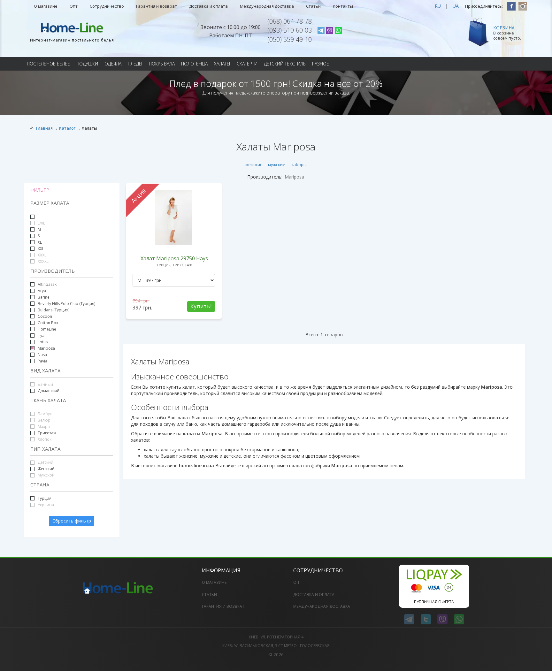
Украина (45, 504)
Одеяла (112, 64)
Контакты (343, 6)
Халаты (222, 64)
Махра (43, 426)
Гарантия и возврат (156, 6)
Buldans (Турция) (53, 310)
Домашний (48, 390)
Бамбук (44, 413)
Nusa (42, 354)
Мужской (46, 475)
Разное (320, 64)
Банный (45, 384)
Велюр (43, 420)
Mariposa (46, 348)
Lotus (43, 342)
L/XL (41, 223)
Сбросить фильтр (71, 521)
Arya (42, 291)
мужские (276, 164)
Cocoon (45, 316)
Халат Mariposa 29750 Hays (174, 258)
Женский (46, 468)
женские (254, 164)
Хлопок (44, 439)
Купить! (201, 306)
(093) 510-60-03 (289, 30)
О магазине (45, 6)
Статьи (313, 6)
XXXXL (43, 261)
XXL (41, 248)
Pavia (42, 361)
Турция (44, 498)
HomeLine (47, 329)
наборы (299, 164)
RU (438, 6)
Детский (45, 462)
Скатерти (247, 64)
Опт (74, 6)
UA (456, 6)
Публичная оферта (434, 602)
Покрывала (162, 64)
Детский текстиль (285, 64)
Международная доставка (267, 6)
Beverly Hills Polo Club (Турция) (66, 303)
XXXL (41, 255)
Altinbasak (47, 284)
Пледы (135, 64)
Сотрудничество (107, 6)
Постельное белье (48, 64)
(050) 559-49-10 (289, 39)
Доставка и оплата (208, 6)
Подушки (87, 64)
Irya (41, 335)
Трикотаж (47, 433)
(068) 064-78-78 (289, 21)
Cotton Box (48, 322)
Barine (44, 297)
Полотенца (194, 64)
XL (40, 242)
